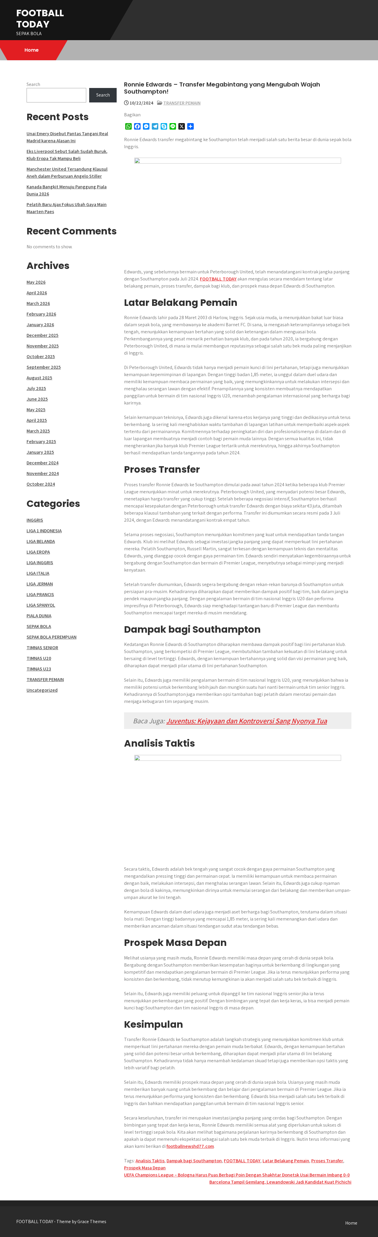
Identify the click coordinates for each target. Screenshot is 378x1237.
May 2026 (36, 282)
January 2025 (40, 452)
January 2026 (40, 325)
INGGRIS (35, 520)
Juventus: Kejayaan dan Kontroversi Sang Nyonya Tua (246, 720)
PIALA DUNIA (39, 616)
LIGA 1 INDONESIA (44, 531)
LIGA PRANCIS (40, 594)
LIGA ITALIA (38, 573)
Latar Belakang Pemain (286, 1161)
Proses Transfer (327, 1161)
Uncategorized (42, 690)
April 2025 (37, 420)
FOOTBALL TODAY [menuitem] (218, 279)
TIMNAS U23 (39, 669)
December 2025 (42, 335)
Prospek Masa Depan (145, 1168)
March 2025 (38, 431)
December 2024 (42, 463)
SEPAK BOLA (39, 626)
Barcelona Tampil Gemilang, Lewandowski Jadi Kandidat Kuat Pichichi (280, 1182)
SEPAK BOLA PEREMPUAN (51, 637)
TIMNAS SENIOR (42, 647)
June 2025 (37, 399)
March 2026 (38, 303)
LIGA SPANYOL (41, 605)
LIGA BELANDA (41, 541)
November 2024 (43, 473)
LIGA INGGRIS (40, 562)
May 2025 (36, 410)
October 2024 (41, 484)
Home (32, 50)
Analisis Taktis (150, 1161)
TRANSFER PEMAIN (182, 103)
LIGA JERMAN (40, 584)
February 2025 (41, 441)
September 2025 (44, 367)
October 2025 (41, 356)
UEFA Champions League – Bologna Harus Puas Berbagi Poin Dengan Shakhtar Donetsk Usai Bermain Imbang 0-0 (237, 1175)
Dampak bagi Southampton (194, 1161)
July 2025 (36, 388)
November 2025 (43, 346)
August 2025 (39, 378)
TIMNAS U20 (39, 658)
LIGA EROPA (38, 552)
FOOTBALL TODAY (40, 18)
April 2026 (37, 293)
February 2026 (41, 314)
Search (33, 84)
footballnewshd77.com (190, 1146)
